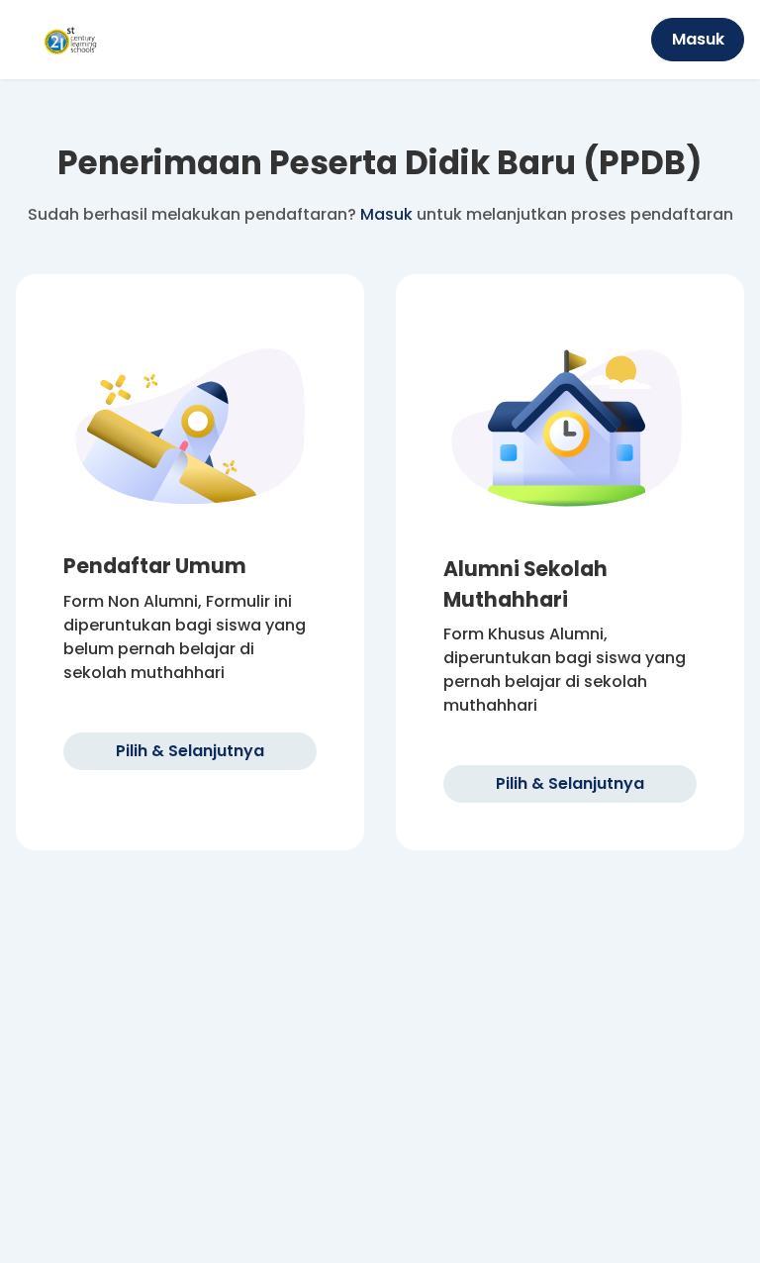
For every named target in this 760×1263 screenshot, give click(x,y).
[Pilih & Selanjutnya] (190, 726)
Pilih (190, 750)
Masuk (698, 39)
